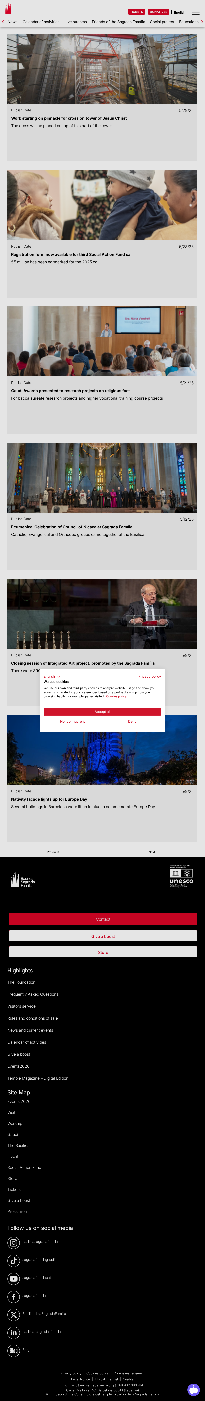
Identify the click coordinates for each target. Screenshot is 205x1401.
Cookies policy (116, 696)
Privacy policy (149, 676)
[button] (52, 677)
